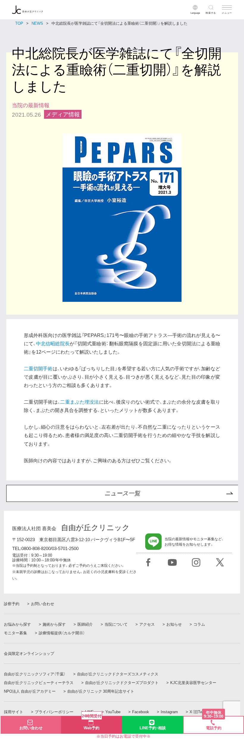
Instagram (169, 711)
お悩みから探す (17, 624)
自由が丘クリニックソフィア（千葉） (34, 674)
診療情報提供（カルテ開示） (62, 632)
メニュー (227, 12)
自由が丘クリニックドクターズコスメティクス (117, 674)
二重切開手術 (38, 368)
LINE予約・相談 (153, 727)
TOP (19, 23)
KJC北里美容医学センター (193, 682)
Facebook (140, 711)
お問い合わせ (42, 603)
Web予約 (91, 723)
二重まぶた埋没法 (79, 401)
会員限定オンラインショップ (29, 653)
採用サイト (13, 711)
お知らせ (174, 624)
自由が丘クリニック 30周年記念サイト (100, 691)
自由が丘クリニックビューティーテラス (38, 682)
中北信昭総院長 (53, 343)
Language (195, 12)
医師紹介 (85, 624)
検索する (211, 12)
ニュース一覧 (122, 493)
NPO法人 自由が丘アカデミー (30, 691)
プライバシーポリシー (54, 711)
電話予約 (213, 723)
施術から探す (54, 624)
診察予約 (11, 603)
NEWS (37, 23)
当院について (116, 624)
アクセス (147, 624)
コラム (199, 624)
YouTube (113, 711)
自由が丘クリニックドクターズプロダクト (122, 682)
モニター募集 (15, 632)
